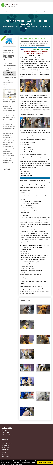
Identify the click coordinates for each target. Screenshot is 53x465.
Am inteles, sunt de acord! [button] (45, 462)
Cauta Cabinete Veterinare (19, 11)
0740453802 (9, 73)
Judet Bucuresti (20, 26)
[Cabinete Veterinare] (10, 5)
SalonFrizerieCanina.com (7, 451)
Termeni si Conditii (6, 432)
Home (7, 11)
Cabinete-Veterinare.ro (7, 442)
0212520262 (9, 75)
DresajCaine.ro (5, 449)
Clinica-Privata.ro (6, 452)
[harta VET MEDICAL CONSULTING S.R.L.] (9, 93)
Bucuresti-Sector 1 (30, 26)
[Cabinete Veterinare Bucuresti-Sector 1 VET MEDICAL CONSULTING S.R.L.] (27, 310)
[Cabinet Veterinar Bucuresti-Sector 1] (9, 41)
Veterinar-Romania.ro (7, 443)
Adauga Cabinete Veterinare (45, 1)
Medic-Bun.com (5, 454)
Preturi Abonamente (6, 434)
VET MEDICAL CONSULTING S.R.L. (33, 38)
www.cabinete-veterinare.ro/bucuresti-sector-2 (8, 82)
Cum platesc (4, 430)
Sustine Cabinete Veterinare (8, 436)
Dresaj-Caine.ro (5, 447)
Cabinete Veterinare (8, 26)
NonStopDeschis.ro (6, 456)
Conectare (48, 11)
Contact (38, 11)
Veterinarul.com (5, 445)
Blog (31, 11)
